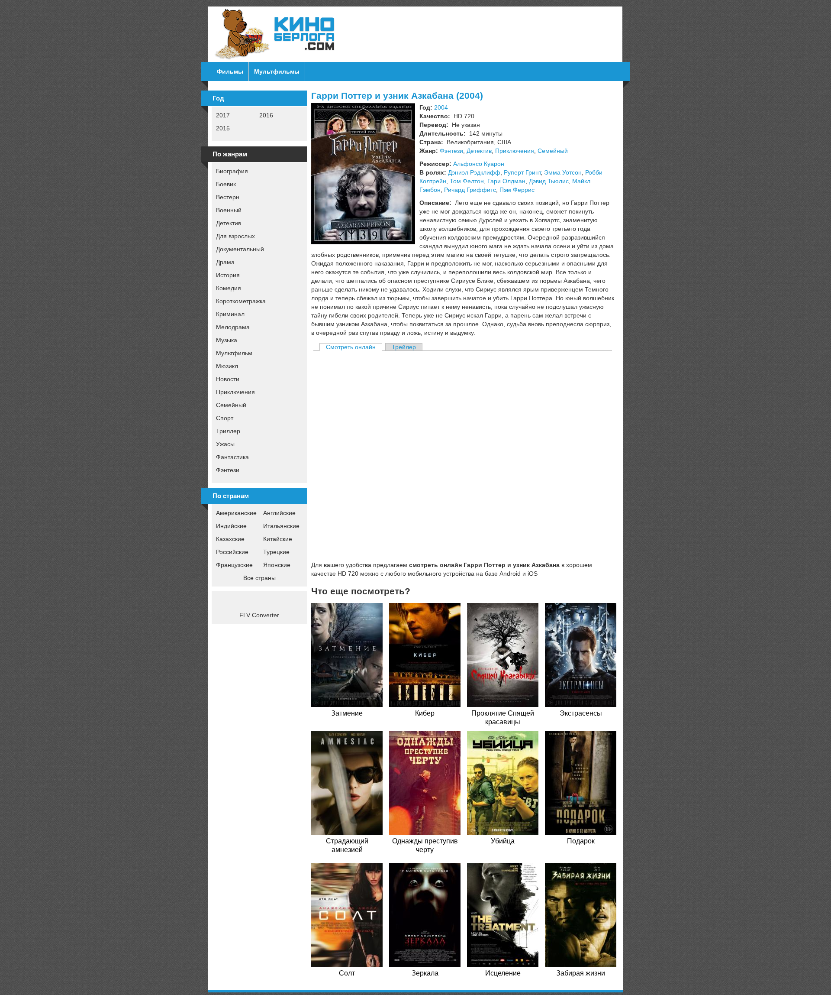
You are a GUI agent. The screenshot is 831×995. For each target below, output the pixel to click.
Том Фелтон (467, 181)
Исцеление (503, 973)
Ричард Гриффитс (470, 189)
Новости (227, 379)
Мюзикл (227, 366)
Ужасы (225, 444)
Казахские (230, 538)
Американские (236, 512)
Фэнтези (227, 470)
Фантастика (232, 457)
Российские (232, 551)
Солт (347, 973)
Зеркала (425, 973)
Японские (276, 564)
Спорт (224, 418)
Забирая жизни (580, 973)
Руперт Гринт (522, 172)
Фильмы (230, 71)
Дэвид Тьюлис (549, 181)
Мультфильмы (277, 71)
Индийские (231, 525)
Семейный (231, 405)
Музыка (226, 340)
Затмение (347, 713)
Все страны (259, 577)
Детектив (228, 223)
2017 (223, 115)
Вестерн (227, 197)
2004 (441, 107)
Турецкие (276, 551)
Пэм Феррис (517, 189)
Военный (229, 210)
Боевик (226, 184)
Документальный (240, 249)
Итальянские (281, 525)
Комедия (228, 288)
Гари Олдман (506, 181)
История (228, 275)
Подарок (581, 841)
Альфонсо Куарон (478, 163)
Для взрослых (235, 236)
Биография (232, 171)
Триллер (228, 431)
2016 (266, 115)
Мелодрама (233, 327)
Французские (234, 564)
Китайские (277, 538)
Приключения (235, 392)
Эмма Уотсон (563, 172)
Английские (279, 512)
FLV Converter (259, 615)
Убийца (503, 841)
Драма (225, 262)
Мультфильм (234, 353)
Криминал (230, 314)
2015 (223, 128)
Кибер (425, 713)
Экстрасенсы (581, 713)
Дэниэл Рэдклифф (474, 172)
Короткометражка (241, 301)
